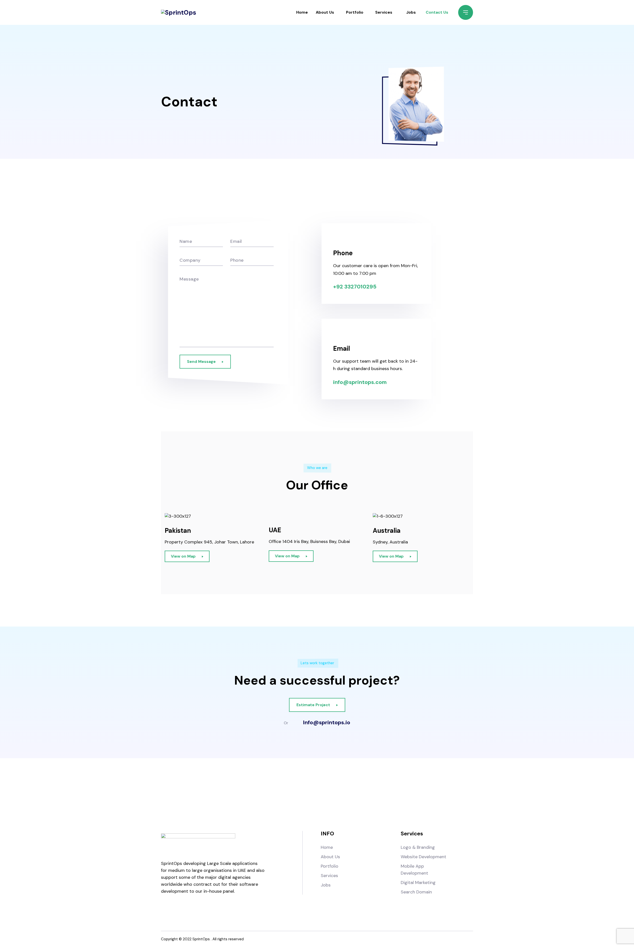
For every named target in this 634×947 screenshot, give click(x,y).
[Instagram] (297, 794)
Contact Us (437, 12)
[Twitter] (337, 794)
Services (383, 12)
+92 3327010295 (354, 286)
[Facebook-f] (256, 794)
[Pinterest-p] (377, 794)
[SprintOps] (178, 12)
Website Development (423, 857)
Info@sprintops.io (326, 722)
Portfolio (354, 12)
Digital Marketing (418, 882)
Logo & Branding (418, 847)
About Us (325, 12)
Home (302, 12)
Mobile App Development (414, 869)
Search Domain (416, 892)
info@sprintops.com (360, 382)
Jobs (411, 12)
